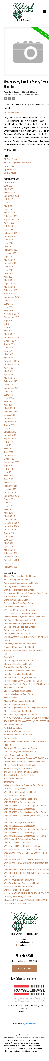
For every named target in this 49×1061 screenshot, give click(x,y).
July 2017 (8, 324)
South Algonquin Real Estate (17, 755)
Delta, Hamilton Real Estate (16, 630)
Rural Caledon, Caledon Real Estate (20, 751)
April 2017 (8, 330)
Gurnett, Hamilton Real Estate (17, 667)
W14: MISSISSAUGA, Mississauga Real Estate (25, 812)
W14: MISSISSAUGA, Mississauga (19, 809)
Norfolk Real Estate (13, 728)
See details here (11, 112)
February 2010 (10, 519)
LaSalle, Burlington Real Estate (18, 691)
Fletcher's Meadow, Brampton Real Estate (23, 650)
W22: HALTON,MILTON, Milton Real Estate (23, 846)
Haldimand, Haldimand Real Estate (19, 670)
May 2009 (8, 543)
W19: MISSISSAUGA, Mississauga (19, 826)
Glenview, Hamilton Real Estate (18, 664)
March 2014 (9, 408)
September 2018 (11, 297)
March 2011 (9, 482)
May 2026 (8, 189)
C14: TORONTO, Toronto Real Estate (20, 613)
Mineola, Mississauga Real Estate (19, 701)
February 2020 (10, 290)
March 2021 (9, 280)
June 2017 (9, 327)
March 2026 (9, 192)
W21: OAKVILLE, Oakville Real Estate (21, 839)
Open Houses (10, 169)
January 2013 (10, 432)
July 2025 (8, 199)
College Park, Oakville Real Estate (19, 627)
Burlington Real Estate (14, 606)
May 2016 (8, 354)
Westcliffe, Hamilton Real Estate (19, 886)
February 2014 (10, 411)
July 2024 (8, 226)
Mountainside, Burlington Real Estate (20, 714)
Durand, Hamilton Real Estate (17, 633)
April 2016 (8, 357)
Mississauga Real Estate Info (17, 163)
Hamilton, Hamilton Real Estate (18, 674)
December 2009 (11, 523)
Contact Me (24, 968)
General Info (9, 657)
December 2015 (11, 361)
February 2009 (10, 553)
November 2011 (11, 455)
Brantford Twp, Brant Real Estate (18, 603)
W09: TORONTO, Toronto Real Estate (20, 799)
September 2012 (11, 438)
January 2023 (10, 253)
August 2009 (10, 533)
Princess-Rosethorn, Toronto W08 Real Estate (25, 741)
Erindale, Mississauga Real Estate (19, 647)
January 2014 (10, 415)
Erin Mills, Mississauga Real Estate (20, 643)
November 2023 (11, 236)
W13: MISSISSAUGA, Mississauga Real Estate (25, 805)
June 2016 (9, 351)
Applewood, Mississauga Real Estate (21, 583)
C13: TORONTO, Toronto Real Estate (20, 610)
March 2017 (9, 334)
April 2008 (8, 563)
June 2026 (9, 186)
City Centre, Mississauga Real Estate (21, 620)
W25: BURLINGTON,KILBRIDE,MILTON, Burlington (26, 869)
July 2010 (8, 503)
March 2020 (9, 287)
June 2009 (9, 540)
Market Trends (10, 697)
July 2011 (8, 469)
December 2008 (11, 556)
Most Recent (10, 182)
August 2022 (10, 256)
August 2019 (10, 293)
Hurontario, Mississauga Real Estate (20, 677)
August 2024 (10, 223)
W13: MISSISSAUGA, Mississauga (19, 802)
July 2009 (8, 536)
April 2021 (8, 277)
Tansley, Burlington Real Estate (18, 768)
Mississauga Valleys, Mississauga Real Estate (25, 707)
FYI (5, 654)
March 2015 (9, 378)
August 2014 (10, 391)
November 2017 (11, 314)
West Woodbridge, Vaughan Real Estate (22, 883)
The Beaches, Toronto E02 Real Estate (21, 772)
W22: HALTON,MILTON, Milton (17, 842)
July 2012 (8, 442)
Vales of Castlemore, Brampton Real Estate (23, 785)
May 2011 (8, 476)
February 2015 (10, 381)
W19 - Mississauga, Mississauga (19, 822)
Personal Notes (11, 738)
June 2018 (9, 307)
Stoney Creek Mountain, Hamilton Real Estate (24, 762)
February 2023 (10, 250)
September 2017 (11, 317)
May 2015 (8, 371)
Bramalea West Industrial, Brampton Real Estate (25, 593)
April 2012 (8, 452)
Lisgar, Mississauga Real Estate (18, 694)
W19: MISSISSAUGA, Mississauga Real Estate (25, 829)
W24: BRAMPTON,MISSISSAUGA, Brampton (24, 859)
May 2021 (8, 273)
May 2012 (8, 449)
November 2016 (11, 337)
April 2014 (8, 405)
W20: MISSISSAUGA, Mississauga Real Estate (25, 836)
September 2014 (11, 388)
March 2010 (9, 516)
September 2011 (11, 462)
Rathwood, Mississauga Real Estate (20, 748)
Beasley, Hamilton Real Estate (17, 586)
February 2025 (10, 216)
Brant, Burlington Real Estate (17, 600)
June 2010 (9, 506)
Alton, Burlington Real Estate (17, 579)
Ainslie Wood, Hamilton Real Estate (20, 576)
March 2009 (9, 550)
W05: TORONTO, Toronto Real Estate (20, 792)
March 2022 (9, 260)
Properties (9, 745)
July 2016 (8, 347)
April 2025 (8, 209)
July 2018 (8, 304)
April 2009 (8, 546)
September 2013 (11, 422)
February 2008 (10, 567)
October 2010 (10, 492)
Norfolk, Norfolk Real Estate (16, 731)
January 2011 (10, 489)
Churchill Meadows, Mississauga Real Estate (24, 616)
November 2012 (11, 435)
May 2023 (8, 246)
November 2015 (11, 364)
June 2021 (9, 270)
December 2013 (11, 418)
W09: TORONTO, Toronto (15, 795)
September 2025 (11, 196)
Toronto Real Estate (13, 778)
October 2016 (10, 341)
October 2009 (10, 529)
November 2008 (11, 560)
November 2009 (11, 526)
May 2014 (8, 401)
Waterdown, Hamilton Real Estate (19, 880)
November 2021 (11, 263)
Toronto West (10, 782)
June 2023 (9, 243)
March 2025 (9, 212)
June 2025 (9, 202)
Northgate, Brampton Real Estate (19, 735)
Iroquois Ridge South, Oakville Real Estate (23, 681)
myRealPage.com (29, 1024)
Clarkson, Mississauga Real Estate (20, 623)
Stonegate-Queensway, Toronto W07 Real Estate (26, 758)
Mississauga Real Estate (15, 704)
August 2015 (10, 368)
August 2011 (10, 465)
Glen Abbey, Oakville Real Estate (18, 660)
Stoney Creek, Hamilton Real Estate (25, 95)
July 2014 (8, 395)
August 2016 (10, 344)
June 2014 (9, 398)
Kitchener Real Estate (14, 687)
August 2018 (10, 300)
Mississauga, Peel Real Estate (18, 711)
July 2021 (8, 266)
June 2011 (9, 472)
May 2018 (8, 310)
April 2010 (8, 513)
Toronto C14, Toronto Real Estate (19, 775)
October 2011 (10, 459)
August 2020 (10, 283)
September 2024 (11, 219)
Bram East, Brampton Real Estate (19, 590)
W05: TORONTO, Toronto (15, 789)
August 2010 (10, 499)
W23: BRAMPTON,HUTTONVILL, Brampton (23, 849)
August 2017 (10, 320)
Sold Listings (10, 173)
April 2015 (8, 374)
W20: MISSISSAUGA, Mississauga (19, 832)
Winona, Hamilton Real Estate (17, 890)
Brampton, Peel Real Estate (16, 596)
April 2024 (8, 229)
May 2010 (8, 509)
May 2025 (8, 206)
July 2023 (8, 239)
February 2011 (10, 486)
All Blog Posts (10, 159)
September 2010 (11, 496)
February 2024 (10, 233)
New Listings (10, 166)
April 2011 (8, 479)
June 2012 (9, 445)
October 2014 (10, 384)
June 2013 (9, 428)
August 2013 (10, 425)
